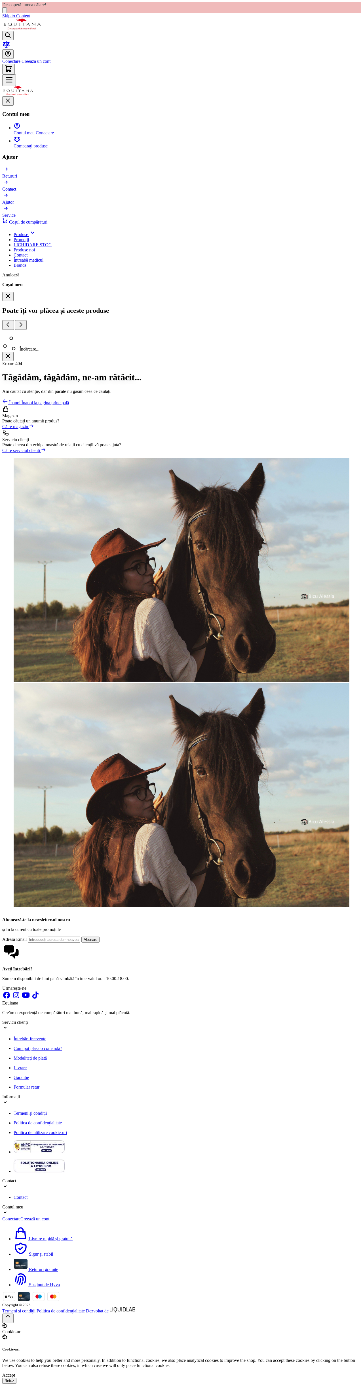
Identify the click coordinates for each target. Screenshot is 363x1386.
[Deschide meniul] (9, 80)
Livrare (20, 1067)
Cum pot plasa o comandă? (38, 1048)
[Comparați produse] (6, 46)
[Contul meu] (8, 54)
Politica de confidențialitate (38, 1122)
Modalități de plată (30, 1058)
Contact (21, 1197)
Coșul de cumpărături (27, 222)
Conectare (11, 61)
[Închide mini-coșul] (8, 296)
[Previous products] (8, 325)
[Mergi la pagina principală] (22, 28)
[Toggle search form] (8, 35)
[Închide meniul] (8, 101)
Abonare (90, 939)
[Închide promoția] (4, 10)
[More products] (21, 325)
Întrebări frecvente (30, 1038)
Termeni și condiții (30, 1113)
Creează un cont (35, 61)
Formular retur (26, 1087)
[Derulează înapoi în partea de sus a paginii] (8, 1318)
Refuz (9, 1381)
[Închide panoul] (8, 356)
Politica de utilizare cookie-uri (40, 1132)
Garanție (21, 1077)
